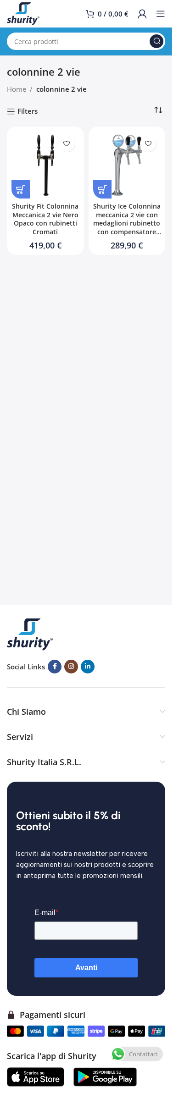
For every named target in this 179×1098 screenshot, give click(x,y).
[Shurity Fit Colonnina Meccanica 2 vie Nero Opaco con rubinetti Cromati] (45, 165)
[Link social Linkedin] (88, 666)
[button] (20, 189)
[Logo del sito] (23, 12)
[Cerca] (156, 41)
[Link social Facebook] (55, 666)
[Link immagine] (30, 633)
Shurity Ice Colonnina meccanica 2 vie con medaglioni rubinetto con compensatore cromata (127, 223)
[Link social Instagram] (71, 666)
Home (16, 89)
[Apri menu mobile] (160, 14)
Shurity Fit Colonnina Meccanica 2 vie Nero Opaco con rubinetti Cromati (45, 219)
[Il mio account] (142, 14)
